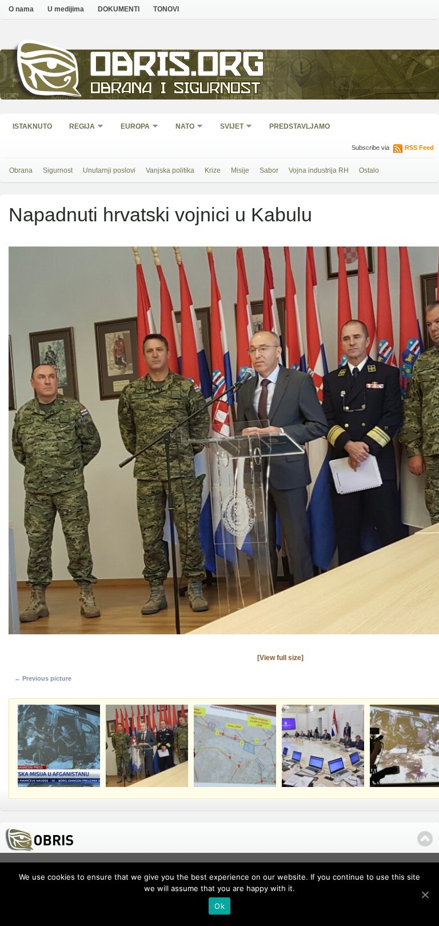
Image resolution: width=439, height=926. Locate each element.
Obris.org (177, 67)
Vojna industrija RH (319, 170)
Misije (240, 170)
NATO (181, 127)
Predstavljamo (299, 126)
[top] (425, 838)
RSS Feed (419, 147)
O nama (21, 9)
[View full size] (280, 658)
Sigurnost (58, 170)
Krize (213, 170)
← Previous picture (42, 678)
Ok (219, 906)
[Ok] (424, 894)
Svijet (228, 127)
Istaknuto (32, 126)
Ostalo (369, 170)
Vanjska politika (170, 170)
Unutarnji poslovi (109, 170)
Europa (131, 127)
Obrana (21, 170)
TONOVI (166, 9)
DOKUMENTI (118, 9)
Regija (78, 127)
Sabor (269, 170)
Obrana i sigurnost (175, 89)
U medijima (65, 9)
